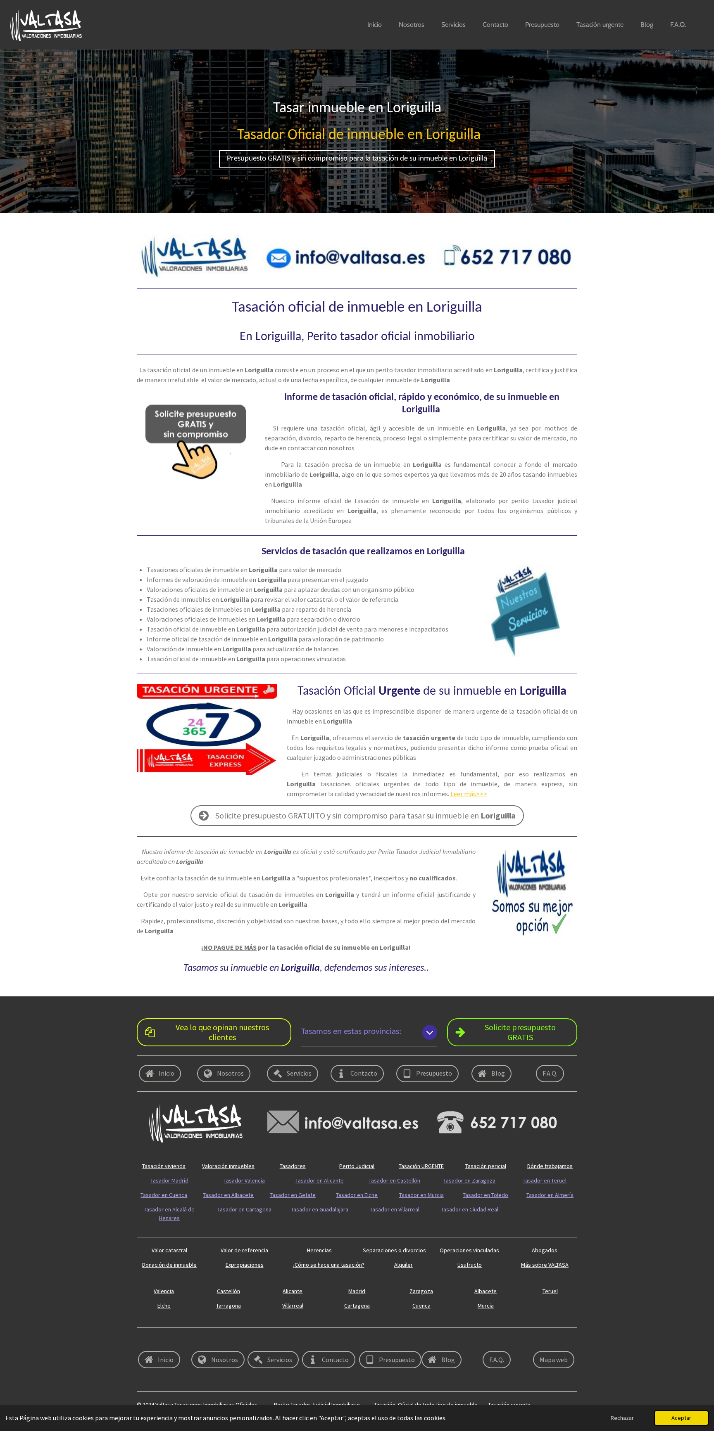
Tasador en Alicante (319, 1180)
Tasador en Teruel (544, 1180)
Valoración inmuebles (228, 1166)
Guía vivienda (528, 1224)
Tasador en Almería (550, 1195)
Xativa (369, 1378)
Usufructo (469, 1264)
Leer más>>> (468, 794)
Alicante (292, 1291)
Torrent (146, 1378)
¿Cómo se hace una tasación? (328, 1264)
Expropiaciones (245, 1264)
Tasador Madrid (169, 1180)
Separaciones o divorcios (394, 1250)
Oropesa (204, 1340)
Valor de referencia (244, 1250)
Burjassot (543, 1378)
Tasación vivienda (164, 1166)
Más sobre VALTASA (545, 1264)
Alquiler (403, 1264)
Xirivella (427, 1340)
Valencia (164, 1291)
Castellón (228, 1291)
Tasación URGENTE (421, 1166)
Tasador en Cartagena (244, 1209)
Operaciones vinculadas (469, 1250)
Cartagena (357, 1305)
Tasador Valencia (244, 1180)
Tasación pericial (485, 1166)
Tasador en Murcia (421, 1195)
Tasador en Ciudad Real (469, 1209)
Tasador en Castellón (394, 1180)
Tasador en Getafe (293, 1195)
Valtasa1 (485, 1378)
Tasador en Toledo (485, 1195)
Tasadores (293, 1166)
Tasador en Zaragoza (469, 1180)
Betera (258, 1378)
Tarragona (228, 1305)
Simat (313, 1340)
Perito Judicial (356, 1166)
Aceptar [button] (681, 1418)
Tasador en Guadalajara (319, 1209)
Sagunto (372, 1340)
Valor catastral (169, 1250)
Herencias (319, 1250)
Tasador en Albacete (228, 1195)
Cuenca (421, 1305)
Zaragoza (421, 1291)
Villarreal (292, 1305)
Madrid (356, 1291)
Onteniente (489, 1340)
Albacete (485, 1291)
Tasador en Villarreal (394, 1209)
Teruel (550, 1291)
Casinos (428, 1378)
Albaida (540, 1340)
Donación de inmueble (169, 1264)
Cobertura (149, 1340)
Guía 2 (519, 1209)
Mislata (314, 1378)
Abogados (544, 1250)
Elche (164, 1305)
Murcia (486, 1305)
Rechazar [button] (622, 1418)
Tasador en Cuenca (163, 1195)
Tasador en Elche (357, 1195)
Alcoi (256, 1340)
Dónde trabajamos (550, 1166)
